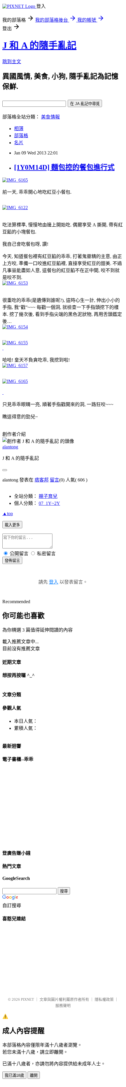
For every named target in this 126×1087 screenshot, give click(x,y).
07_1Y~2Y (49, 503)
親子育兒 (48, 496)
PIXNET (27, 999)
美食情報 (50, 116)
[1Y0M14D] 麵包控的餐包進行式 (64, 167)
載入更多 (12, 525)
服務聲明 (63, 1005)
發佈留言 (12, 560)
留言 (54, 479)
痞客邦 (42, 479)
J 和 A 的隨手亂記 (39, 45)
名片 (18, 142)
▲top (7, 513)
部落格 (21, 135)
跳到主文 (11, 61)
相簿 (18, 128)
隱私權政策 (104, 999)
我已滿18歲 (14, 1075)
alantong (10, 446)
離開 (34, 1075)
